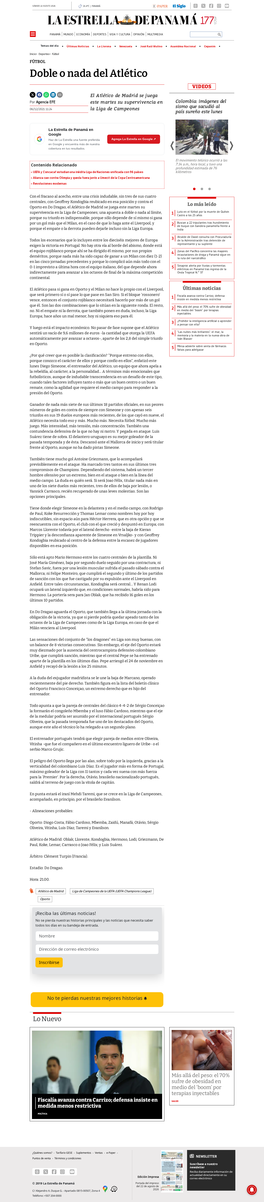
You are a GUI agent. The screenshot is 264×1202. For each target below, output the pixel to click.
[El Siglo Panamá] (179, 6)
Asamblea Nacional (183, 46)
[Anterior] (172, 146)
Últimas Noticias (78, 46)
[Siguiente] (231, 146)
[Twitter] (32, 94)
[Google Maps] (105, 1188)
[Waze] (114, 1188)
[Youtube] (227, 5)
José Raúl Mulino (151, 46)
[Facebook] (211, 5)
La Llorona (104, 46)
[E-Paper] (160, 6)
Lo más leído (201, 204)
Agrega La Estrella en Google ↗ (133, 139)
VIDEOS (201, 86)
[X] (203, 5)
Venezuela (125, 46)
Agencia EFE (45, 102)
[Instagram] (219, 5)
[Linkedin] (53, 94)
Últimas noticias (202, 288)
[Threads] (195, 5)
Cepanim (210, 46)
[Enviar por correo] (60, 94)
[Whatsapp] (46, 94)
